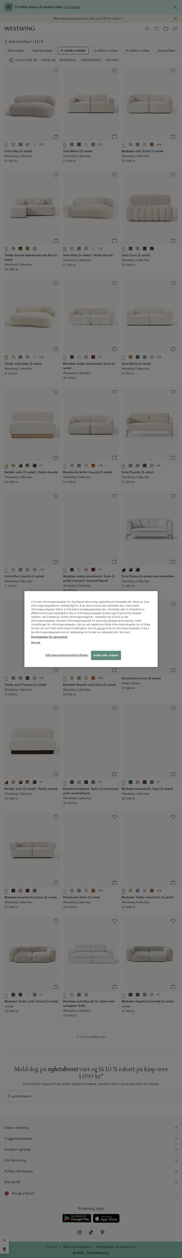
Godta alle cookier (105, 655)
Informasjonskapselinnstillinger (67, 655)
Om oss (35, 642)
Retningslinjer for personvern (49, 637)
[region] (91, 629)
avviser (101, 628)
